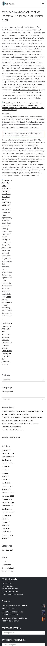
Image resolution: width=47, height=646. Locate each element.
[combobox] (23, 644)
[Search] (42, 380)
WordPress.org (7, 571)
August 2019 (6, 515)
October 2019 (7, 509)
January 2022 (6, 450)
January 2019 (6, 538)
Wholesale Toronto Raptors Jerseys (26, 90)
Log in (4, 561)
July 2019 (5, 519)
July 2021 (5, 470)
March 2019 (6, 532)
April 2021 (5, 479)
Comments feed (8, 568)
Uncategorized (7, 391)
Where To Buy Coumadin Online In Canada (17, 420)
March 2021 (6, 483)
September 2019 (8, 512)
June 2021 (5, 473)
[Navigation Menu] (42, 3)
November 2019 (8, 506)
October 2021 (7, 460)
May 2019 (5, 525)
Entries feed (6, 565)
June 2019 (5, 522)
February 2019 (7, 535)
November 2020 (8, 496)
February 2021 (7, 486)
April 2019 (5, 528)
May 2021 (5, 476)
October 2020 (7, 499)
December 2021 (8, 453)
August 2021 (6, 466)
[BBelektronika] (8, 4)
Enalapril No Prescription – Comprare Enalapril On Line (22, 417)
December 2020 (8, 492)
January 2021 (6, 489)
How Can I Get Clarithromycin (13, 430)
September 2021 (8, 463)
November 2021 (8, 457)
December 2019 (8, 502)
